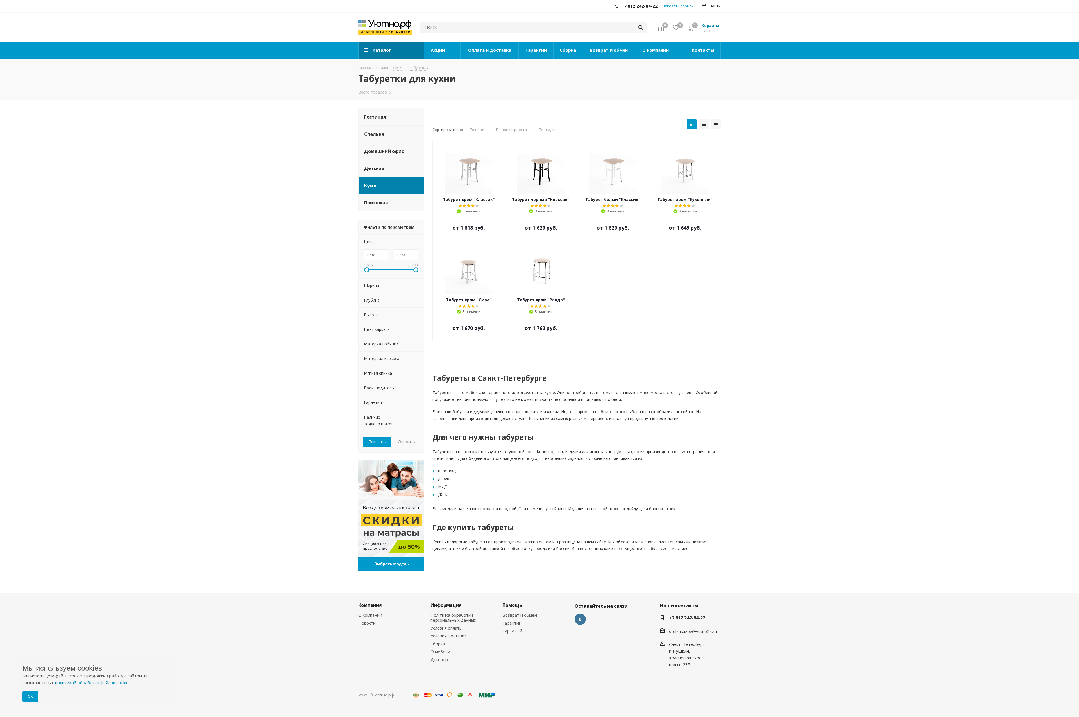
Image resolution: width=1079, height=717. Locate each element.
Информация (446, 605)
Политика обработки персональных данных (453, 617)
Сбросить (406, 441)
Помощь (512, 605)
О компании (370, 615)
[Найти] (640, 27)
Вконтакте (580, 619)
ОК (30, 696)
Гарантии (512, 623)
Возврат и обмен (519, 615)
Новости (367, 623)
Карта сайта (514, 631)
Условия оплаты (446, 628)
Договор (439, 659)
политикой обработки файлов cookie (92, 682)
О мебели (440, 651)
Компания (370, 605)
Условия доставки (448, 636)
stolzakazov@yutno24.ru (693, 631)
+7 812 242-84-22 (687, 618)
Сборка (437, 643)
